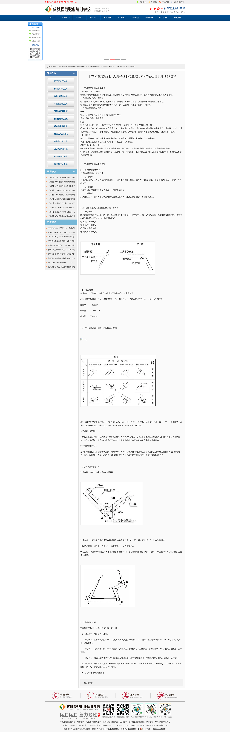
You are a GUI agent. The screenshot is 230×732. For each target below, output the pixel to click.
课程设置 (79, 18)
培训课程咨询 (36, 30)
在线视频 (97, 696)
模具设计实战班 (61, 89)
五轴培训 (123, 722)
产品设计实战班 (61, 81)
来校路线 (62, 696)
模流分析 (106, 722)
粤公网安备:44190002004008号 (154, 729)
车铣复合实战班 (61, 104)
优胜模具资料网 (179, 2)
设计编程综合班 (61, 149)
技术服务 (163, 18)
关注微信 (143, 2)
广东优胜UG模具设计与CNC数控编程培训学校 (66, 67)
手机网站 (166, 722)
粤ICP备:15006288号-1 (130, 729)
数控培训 (115, 722)
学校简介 (66, 18)
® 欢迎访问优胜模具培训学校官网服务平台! (61, 2)
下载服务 (177, 18)
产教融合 (135, 18)
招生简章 (71, 722)
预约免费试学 (36, 34)
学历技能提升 (36, 37)
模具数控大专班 (61, 164)
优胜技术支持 (36, 41)
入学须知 (158, 722)
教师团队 (107, 18)
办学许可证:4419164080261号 (108, 729)
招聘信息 (167, 696)
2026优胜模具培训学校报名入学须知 (61, 232)
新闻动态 (51, 171)
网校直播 (63, 722)
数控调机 (140, 722)
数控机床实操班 (61, 141)
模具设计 (97, 722)
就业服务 (149, 18)
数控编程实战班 (61, 96)
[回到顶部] (35, 60)
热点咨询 (51, 222)
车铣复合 (132, 722)
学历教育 (149, 722)
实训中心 (121, 18)
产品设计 (89, 722)
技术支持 (132, 696)
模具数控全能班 (61, 156)
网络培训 (93, 18)
